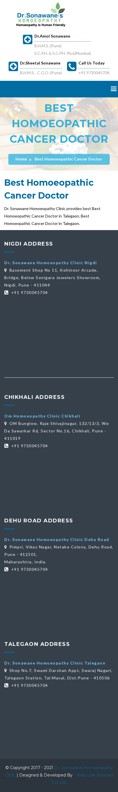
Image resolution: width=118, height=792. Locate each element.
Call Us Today (91, 62)
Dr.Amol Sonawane (52, 36)
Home (21, 158)
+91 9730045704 (93, 72)
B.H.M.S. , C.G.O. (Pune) (41, 72)
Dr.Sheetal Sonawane (40, 62)
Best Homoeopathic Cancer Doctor (68, 158)
